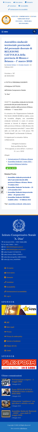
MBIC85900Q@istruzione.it (14, 247)
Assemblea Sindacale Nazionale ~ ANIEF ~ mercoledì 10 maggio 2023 (24, 413)
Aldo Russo (23, 428)
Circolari (21, 65)
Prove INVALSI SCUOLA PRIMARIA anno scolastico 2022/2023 (22, 391)
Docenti (26, 65)
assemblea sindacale (15, 204)
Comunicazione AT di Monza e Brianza (20, 159)
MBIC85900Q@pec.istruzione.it (15, 249)
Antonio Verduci (11, 65)
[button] (5, 31)
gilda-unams (27, 204)
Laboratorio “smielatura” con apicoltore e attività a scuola (23, 402)
